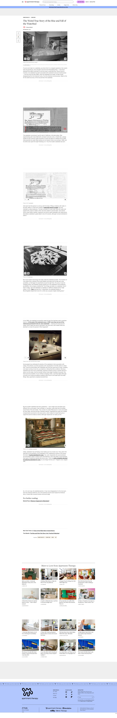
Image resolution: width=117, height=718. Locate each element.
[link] (30, 582)
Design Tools (66, 5)
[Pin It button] (28, 59)
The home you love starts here (90, 684)
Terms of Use (82, 701)
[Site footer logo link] (37, 693)
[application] (45, 120)
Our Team (55, 691)
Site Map (55, 697)
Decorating (51, 5)
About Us (55, 693)
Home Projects (26, 17)
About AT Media (25, 710)
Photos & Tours (42, 5)
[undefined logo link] (32, 2)
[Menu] (22, 2)
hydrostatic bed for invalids (51, 207)
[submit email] (92, 697)
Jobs (23, 712)
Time (32, 289)
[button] (65, 59)
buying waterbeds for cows (36, 455)
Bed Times (30, 276)
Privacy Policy (89, 701)
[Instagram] (66, 692)
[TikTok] (71, 692)
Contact (54, 695)
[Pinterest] (71, 694)
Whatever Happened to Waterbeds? (39, 501)
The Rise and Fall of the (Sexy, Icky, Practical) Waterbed (44, 533)
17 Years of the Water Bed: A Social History (43, 530)
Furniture (33, 17)
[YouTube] (66, 697)
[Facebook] (66, 694)
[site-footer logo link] (24, 708)
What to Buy (75, 5)
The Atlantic (30, 203)
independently (26, 64)
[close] (116, 713)
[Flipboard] (71, 697)
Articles (58, 5)
